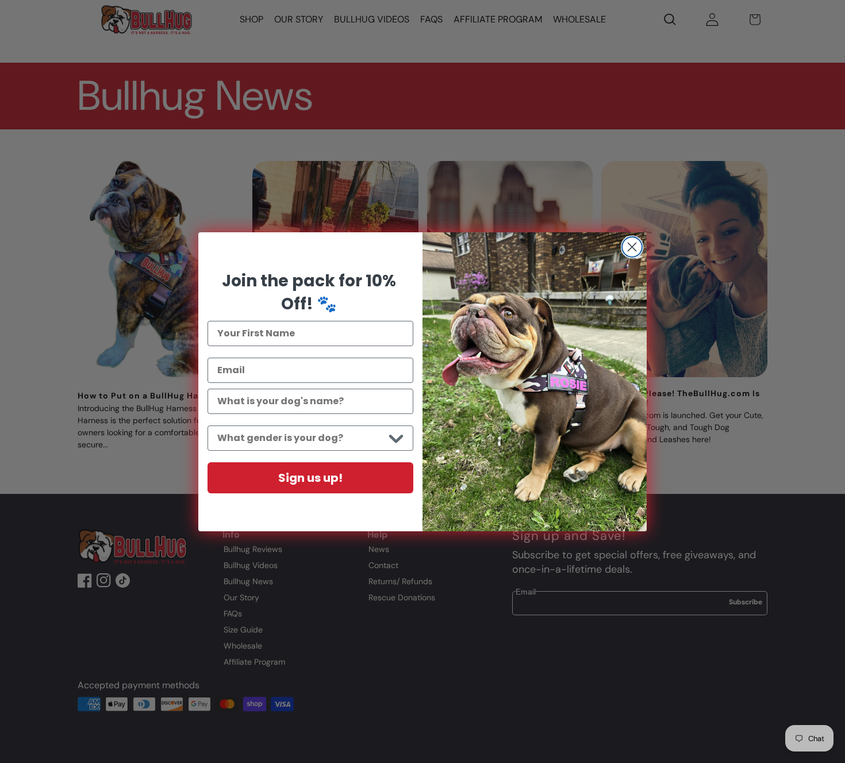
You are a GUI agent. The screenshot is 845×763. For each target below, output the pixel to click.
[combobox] (300, 438)
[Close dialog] (632, 247)
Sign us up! (310, 478)
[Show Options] (396, 438)
